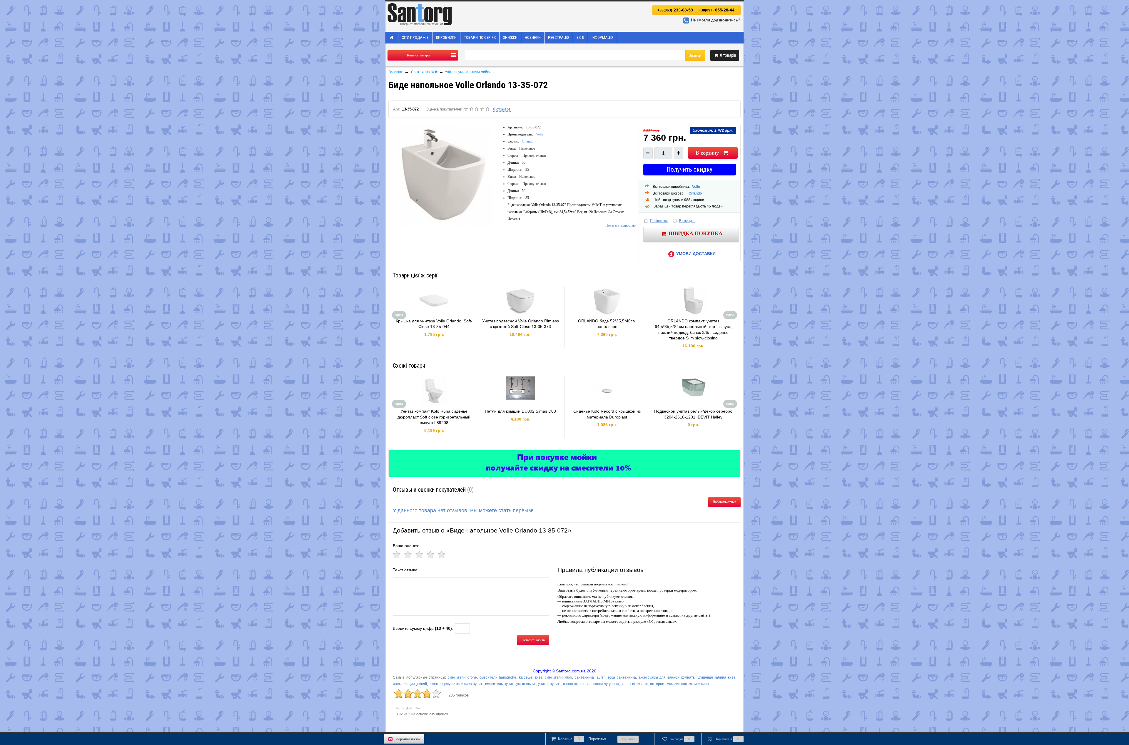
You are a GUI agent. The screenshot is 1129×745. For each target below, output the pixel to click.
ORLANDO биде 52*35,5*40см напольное (607, 324)
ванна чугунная (606, 684)
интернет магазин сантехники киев (679, 684)
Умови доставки (696, 253)
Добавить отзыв (724, 502)
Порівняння (659, 221)
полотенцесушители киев (450, 684)
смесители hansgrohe (498, 677)
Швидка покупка (695, 233)
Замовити (628, 739)
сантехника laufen (590, 677)
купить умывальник (520, 684)
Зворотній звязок (407, 739)
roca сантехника (622, 677)
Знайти (695, 55)
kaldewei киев (530, 677)
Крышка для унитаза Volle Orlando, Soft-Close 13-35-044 (434, 324)
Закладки (679, 739)
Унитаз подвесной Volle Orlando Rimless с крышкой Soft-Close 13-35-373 (520, 324)
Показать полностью (620, 225)
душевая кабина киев (716, 677)
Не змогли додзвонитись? (715, 20)
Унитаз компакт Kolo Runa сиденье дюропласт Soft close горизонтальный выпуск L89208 (434, 417)
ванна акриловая (577, 684)
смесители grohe (462, 677)
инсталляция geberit (410, 684)
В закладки (687, 221)
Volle (539, 134)
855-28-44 (716, 10)
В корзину (707, 153)
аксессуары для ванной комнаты (667, 677)
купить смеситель (488, 684)
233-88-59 (675, 10)
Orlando (527, 141)
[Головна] (391, 37)
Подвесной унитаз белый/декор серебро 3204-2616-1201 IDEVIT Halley (693, 414)
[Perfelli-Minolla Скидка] (564, 463)
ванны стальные (634, 684)
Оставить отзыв (533, 640)
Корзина (582, 739)
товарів (728, 55)
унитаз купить (549, 684)
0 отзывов (502, 109)
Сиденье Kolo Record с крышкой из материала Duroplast (607, 414)
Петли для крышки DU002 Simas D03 (520, 411)
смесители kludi (558, 677)
